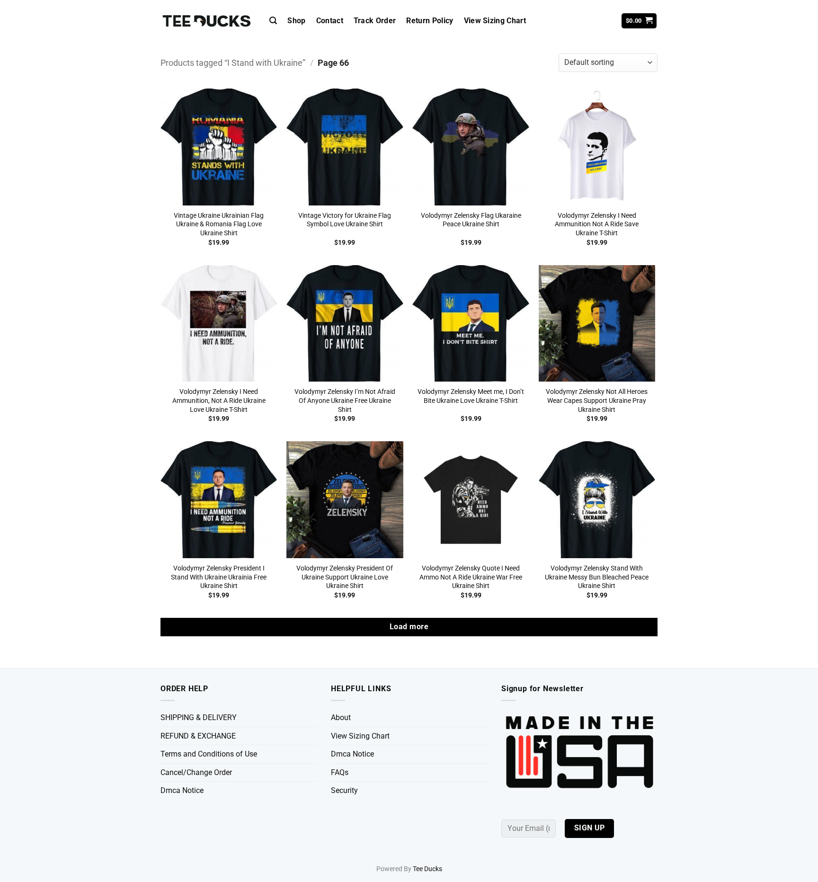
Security (344, 790)
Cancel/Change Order (196, 772)
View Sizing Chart (495, 20)
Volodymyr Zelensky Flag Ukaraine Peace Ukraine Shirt (471, 220)
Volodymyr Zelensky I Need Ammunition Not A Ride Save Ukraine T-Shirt (597, 224)
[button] (273, 20)
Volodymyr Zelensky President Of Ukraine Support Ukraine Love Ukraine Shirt (344, 577)
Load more (409, 627)
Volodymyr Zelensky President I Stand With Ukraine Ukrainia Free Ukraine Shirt (219, 577)
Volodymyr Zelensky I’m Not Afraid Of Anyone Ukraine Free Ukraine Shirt (344, 400)
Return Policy (429, 20)
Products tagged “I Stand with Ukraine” (232, 63)
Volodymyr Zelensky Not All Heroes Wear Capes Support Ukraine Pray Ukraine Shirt (597, 400)
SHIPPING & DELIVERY (198, 717)
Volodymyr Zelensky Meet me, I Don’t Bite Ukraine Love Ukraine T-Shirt (471, 396)
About (341, 717)
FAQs (339, 772)
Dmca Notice (182, 790)
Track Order (375, 20)
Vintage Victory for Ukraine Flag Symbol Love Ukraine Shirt (344, 220)
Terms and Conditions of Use (208, 753)
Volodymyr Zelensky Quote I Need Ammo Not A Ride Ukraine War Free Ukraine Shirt (470, 577)
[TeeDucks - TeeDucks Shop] (207, 21)
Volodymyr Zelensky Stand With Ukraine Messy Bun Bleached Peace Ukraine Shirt (597, 577)
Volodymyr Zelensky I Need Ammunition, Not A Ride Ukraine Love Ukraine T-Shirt (219, 400)
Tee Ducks (427, 869)
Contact (329, 20)
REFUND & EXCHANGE (198, 735)
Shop (296, 20)
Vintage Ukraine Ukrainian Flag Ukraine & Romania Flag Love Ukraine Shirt (219, 224)
